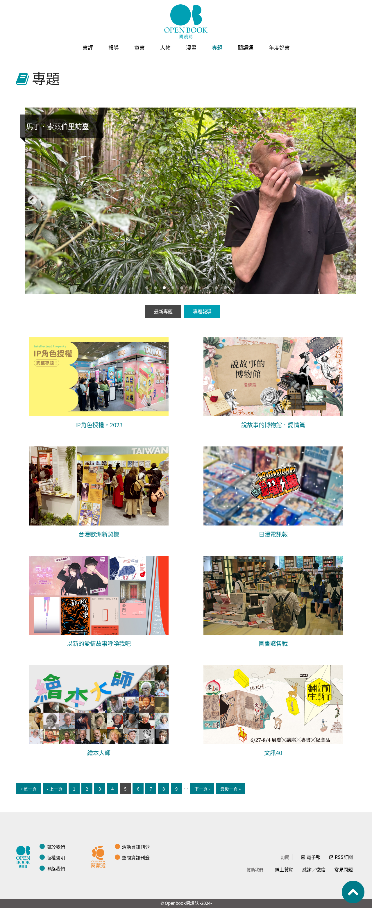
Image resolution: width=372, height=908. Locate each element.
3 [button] (164, 288)
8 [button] (208, 288)
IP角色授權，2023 (99, 425)
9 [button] (216, 288)
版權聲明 (55, 857)
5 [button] (182, 288)
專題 (217, 47)
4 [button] (173, 288)
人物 (165, 47)
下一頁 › (202, 789)
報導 (113, 47)
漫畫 (191, 47)
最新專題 (163, 311)
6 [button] (190, 288)
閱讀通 (245, 47)
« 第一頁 (29, 789)
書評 (88, 47)
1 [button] (147, 288)
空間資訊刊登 (136, 857)
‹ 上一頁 (54, 789)
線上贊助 (284, 869)
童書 (139, 47)
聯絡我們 (55, 868)
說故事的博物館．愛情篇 (273, 425)
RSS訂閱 (344, 856)
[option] (190, 201)
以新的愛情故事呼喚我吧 (99, 643)
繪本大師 (98, 752)
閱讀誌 (24, 856)
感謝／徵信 (314, 869)
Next (348, 200)
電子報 (314, 856)
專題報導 (202, 311)
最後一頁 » (230, 789)
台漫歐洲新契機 (98, 534)
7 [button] (199, 288)
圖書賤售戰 (273, 643)
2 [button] (155, 288)
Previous (32, 200)
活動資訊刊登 (136, 846)
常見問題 (343, 869)
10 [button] (225, 288)
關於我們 (55, 846)
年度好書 (279, 47)
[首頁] (186, 21)
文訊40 (273, 752)
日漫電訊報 (273, 534)
